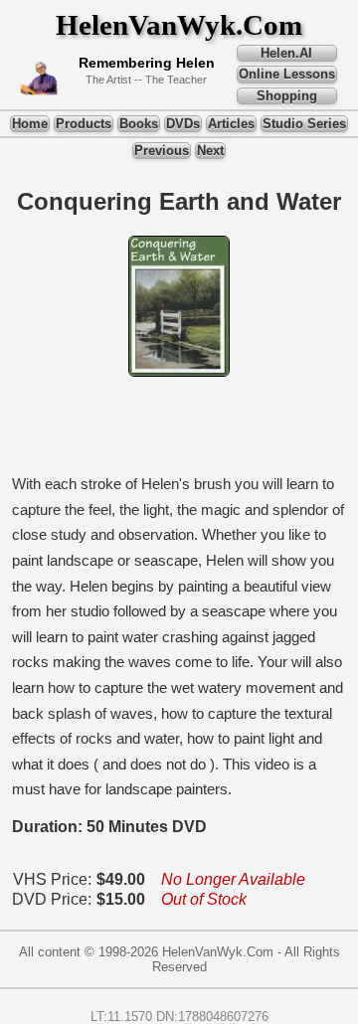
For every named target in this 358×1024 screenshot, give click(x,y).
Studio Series (304, 123)
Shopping (287, 95)
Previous (161, 150)
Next (210, 150)
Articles (231, 123)
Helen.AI (286, 53)
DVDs (183, 123)
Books (138, 123)
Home (30, 123)
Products (83, 123)
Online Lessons (287, 74)
